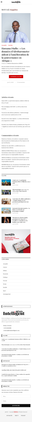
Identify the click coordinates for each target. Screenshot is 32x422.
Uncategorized (6, 294)
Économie (5, 274)
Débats (5, 270)
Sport (4, 290)
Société (5, 287)
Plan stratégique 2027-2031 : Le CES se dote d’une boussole (20, 190)
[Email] (21, 419)
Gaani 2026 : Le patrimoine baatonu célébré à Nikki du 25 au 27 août (21, 181)
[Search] (30, 2)
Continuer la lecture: (16, 76)
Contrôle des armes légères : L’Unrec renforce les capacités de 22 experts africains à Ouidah (16, 375)
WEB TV (16, 415)
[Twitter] (14, 419)
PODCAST (23, 415)
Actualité (5, 264)
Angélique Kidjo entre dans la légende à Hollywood (14, 370)
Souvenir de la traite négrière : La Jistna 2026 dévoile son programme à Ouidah (21, 210)
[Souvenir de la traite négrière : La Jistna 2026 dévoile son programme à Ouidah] (6, 211)
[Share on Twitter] (14, 85)
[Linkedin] (18, 419)
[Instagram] (16, 419)
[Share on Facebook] (12, 85)
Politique (5, 277)
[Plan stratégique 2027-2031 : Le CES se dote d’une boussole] (6, 192)
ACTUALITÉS (9, 415)
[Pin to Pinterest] (15, 85)
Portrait (5, 280)
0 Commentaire (21, 82)
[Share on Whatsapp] (17, 85)
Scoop (4, 284)
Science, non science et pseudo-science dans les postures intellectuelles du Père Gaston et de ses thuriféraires (15, 140)
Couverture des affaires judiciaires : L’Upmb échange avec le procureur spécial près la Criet (21, 200)
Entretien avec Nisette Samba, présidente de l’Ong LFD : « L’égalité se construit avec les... (15, 365)
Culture (5, 267)
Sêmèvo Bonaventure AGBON (14, 63)
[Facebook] (12, 419)
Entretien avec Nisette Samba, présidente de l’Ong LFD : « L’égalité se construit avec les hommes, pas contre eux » (16, 126)
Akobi (3, 145)
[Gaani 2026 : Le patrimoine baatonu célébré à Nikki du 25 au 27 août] (6, 182)
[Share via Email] (20, 85)
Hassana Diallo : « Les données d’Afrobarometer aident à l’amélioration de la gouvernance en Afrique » (15, 54)
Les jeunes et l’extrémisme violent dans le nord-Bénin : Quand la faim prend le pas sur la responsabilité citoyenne (16, 152)
